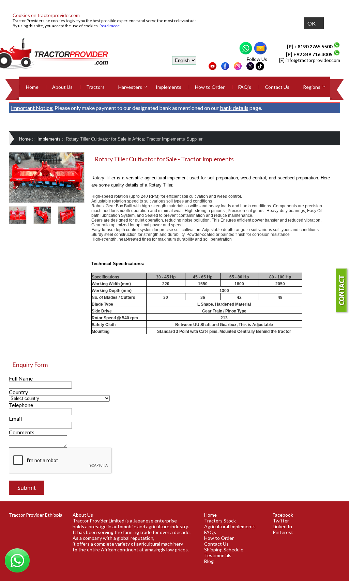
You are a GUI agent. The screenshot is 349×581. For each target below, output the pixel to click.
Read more (110, 25)
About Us (62, 87)
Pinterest (283, 532)
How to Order (210, 87)
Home (32, 87)
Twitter (281, 520)
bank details (234, 107)
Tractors (95, 87)
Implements (168, 87)
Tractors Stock (220, 520)
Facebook (283, 515)
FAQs (210, 532)
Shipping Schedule (223, 549)
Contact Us (277, 87)
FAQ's (244, 87)
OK (311, 23)
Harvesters (130, 87)
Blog (209, 561)
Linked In (282, 526)
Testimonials (217, 555)
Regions (311, 87)
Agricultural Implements (230, 526)
